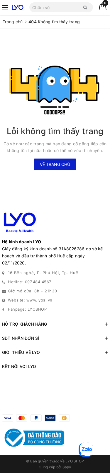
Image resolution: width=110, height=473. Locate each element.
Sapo (66, 467)
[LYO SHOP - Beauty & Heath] (17, 7)
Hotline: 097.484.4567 (29, 281)
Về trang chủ (55, 164)
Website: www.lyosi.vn (30, 300)
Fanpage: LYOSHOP (27, 309)
